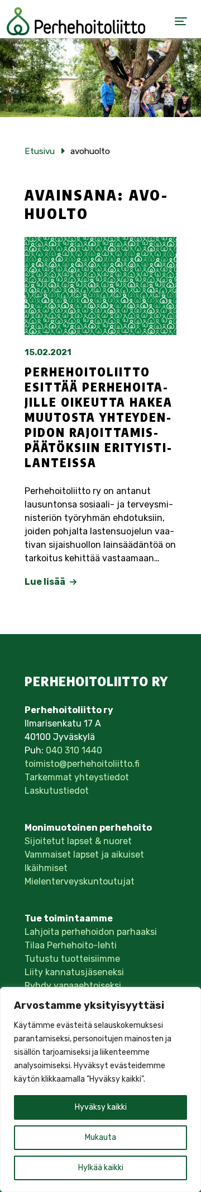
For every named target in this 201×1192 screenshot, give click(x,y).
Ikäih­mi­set (46, 868)
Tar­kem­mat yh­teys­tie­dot (77, 777)
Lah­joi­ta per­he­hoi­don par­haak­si (91, 931)
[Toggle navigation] (181, 21)
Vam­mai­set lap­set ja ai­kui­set (84, 854)
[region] (100, 1089)
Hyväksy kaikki (101, 1107)
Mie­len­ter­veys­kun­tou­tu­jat (80, 881)
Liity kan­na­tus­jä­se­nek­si (74, 972)
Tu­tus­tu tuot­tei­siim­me (72, 958)
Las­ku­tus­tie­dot (57, 790)
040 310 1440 (74, 750)
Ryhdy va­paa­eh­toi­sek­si (73, 985)
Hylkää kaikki (100, 1167)
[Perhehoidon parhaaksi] (76, 21)
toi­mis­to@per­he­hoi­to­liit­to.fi (82, 763)
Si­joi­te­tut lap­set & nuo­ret (78, 841)
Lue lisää (46, 581)
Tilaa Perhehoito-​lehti (71, 945)
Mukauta (100, 1137)
